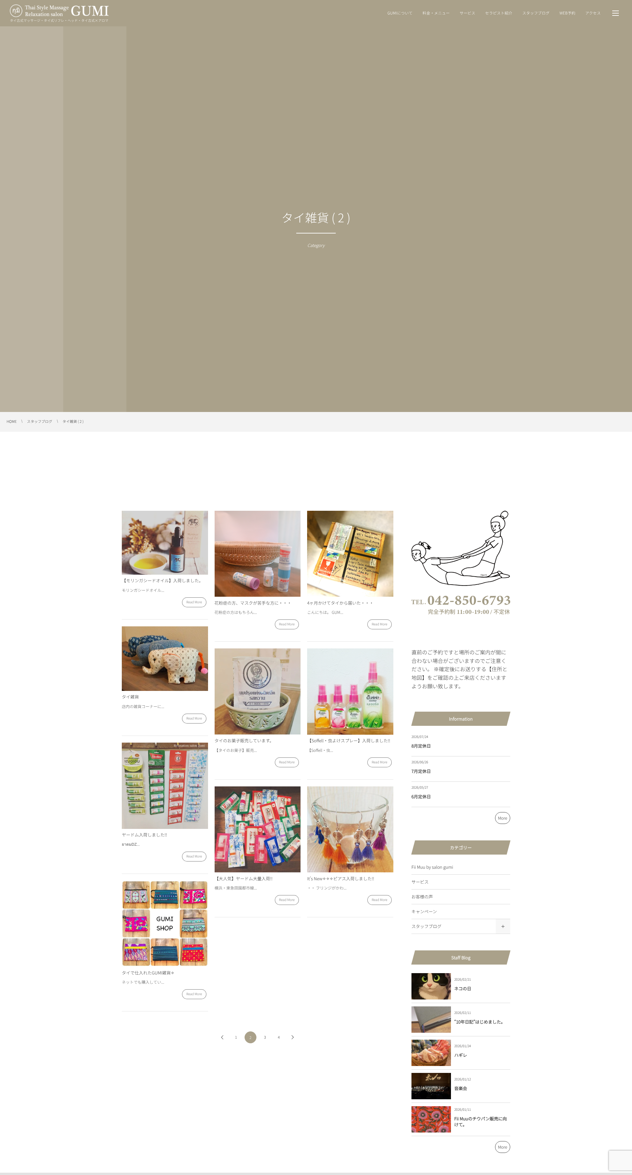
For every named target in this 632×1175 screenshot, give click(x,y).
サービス (420, 882)
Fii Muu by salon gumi (432, 867)
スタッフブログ (426, 926)
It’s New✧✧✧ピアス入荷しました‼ (340, 878)
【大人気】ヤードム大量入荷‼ (244, 878)
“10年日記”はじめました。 (479, 1022)
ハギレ (460, 1055)
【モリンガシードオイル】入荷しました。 (162, 580)
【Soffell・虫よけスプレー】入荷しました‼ (348, 740)
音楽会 (460, 1088)
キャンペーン (424, 911)
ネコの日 (462, 988)
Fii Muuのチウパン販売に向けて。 (480, 1121)
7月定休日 (421, 771)
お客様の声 (422, 896)
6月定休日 (421, 796)
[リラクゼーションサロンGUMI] (59, 11)
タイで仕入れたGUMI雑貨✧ (148, 973)
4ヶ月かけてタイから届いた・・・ (340, 603)
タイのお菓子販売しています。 (244, 740)
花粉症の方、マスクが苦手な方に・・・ (253, 603)
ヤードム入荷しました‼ (144, 835)
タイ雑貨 (130, 697)
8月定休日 (421, 746)
